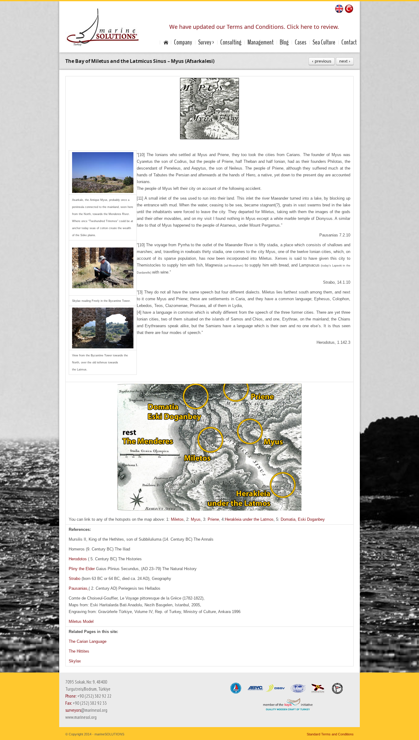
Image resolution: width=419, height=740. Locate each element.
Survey (204, 42)
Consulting (230, 42)
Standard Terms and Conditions (330, 734)
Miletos (177, 519)
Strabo (75, 578)
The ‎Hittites (79, 651)
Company (183, 42)
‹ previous (321, 61)
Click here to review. (313, 26)
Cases (300, 42)
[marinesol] (165, 42)
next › (344, 61)
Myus (196, 519)
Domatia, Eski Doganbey (303, 519)
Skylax (75, 661)
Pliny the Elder (82, 568)
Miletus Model (81, 621)
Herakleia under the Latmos (249, 519)
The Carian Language (87, 641)
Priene (213, 519)
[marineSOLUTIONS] (102, 26)
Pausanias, (79, 588)
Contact (349, 42)
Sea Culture (324, 42)
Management (261, 42)
